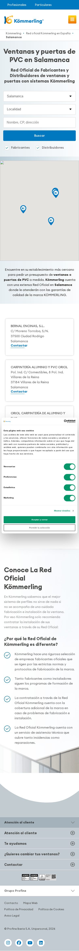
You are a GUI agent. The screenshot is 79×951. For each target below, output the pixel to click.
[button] (23, 209)
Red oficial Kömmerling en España (48, 33)
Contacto (11, 903)
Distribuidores (53, 147)
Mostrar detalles (62, 511)
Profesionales (16, 5)
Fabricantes (20, 147)
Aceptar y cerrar (39, 520)
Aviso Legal (11, 915)
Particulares (43, 5)
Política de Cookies (51, 909)
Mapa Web (30, 903)
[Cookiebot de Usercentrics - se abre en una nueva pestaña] (57, 421)
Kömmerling (13, 33)
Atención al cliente (20, 833)
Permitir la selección (39, 528)
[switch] (69, 477)
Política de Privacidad (18, 909)
